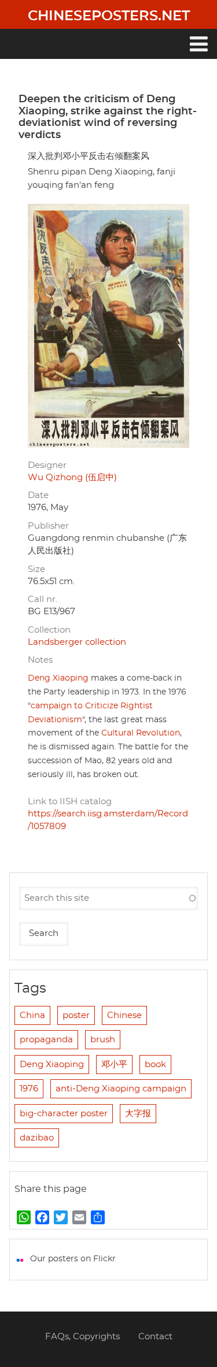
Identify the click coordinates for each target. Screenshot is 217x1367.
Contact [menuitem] (155, 1336)
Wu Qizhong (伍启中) (72, 477)
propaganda (46, 1039)
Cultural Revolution (140, 733)
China (32, 1015)
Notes (40, 660)
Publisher (48, 526)
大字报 (138, 1113)
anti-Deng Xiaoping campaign (121, 1088)
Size (36, 569)
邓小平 (114, 1064)
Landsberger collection (77, 642)
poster (76, 1015)
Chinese (124, 1015)
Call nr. (42, 599)
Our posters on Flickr (73, 1259)
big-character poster (64, 1113)
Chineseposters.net (109, 16)
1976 (29, 1088)
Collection (49, 630)
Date (38, 495)
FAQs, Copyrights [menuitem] (82, 1336)
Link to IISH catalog (70, 801)
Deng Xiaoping (58, 678)
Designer (47, 465)
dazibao (37, 1138)
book (155, 1064)
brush (102, 1039)
